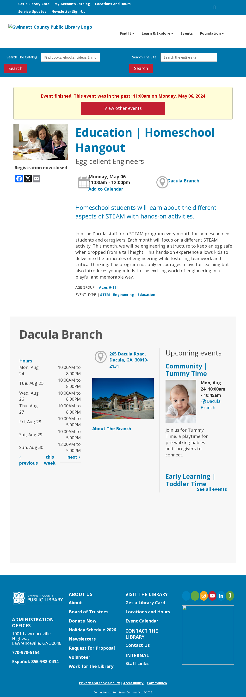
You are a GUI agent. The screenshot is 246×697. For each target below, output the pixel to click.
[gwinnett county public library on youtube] (212, 596)
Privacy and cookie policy (99, 683)
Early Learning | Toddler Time (191, 480)
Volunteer (79, 657)
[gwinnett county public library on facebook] (186, 596)
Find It (126, 33)
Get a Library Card (33, 3)
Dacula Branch (183, 181)
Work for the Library (91, 666)
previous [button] (28, 463)
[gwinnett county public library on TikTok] (230, 596)
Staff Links (136, 663)
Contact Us (137, 645)
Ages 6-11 (107, 287)
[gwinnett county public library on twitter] (195, 596)
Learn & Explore (156, 33)
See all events (212, 489)
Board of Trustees (88, 612)
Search (15, 68)
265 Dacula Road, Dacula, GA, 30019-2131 (128, 360)
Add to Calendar (105, 189)
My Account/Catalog (72, 3)
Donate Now (82, 621)
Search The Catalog (21, 57)
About (75, 602)
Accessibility (133, 683)
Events (187, 33)
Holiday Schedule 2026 (92, 630)
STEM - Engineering (117, 294)
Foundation (211, 33)
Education (146, 294)
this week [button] (49, 460)
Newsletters (82, 639)
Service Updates (32, 11)
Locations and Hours (113, 3)
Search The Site (144, 57)
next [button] (73, 457)
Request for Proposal (92, 648)
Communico (157, 683)
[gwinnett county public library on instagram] (204, 596)
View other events (123, 108)
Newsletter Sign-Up (68, 11)
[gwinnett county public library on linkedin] (221, 596)
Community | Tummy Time (187, 370)
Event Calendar (141, 621)
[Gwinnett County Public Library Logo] (50, 27)
